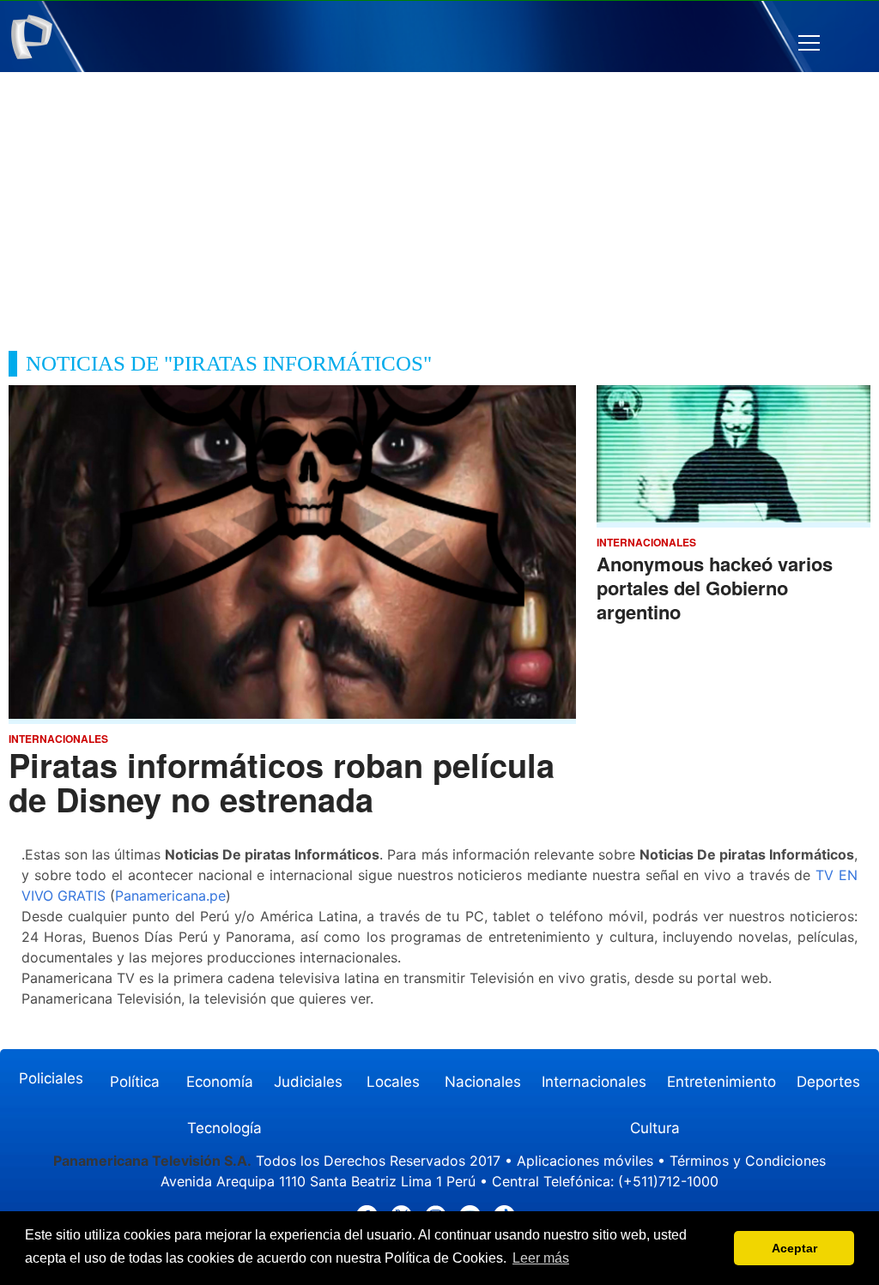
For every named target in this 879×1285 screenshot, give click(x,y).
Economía (219, 1081)
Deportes (828, 1081)
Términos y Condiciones (748, 1160)
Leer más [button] (540, 1258)
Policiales (51, 1078)
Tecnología (224, 1128)
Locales (393, 1081)
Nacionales (483, 1081)
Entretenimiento (721, 1081)
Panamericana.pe (170, 895)
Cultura (655, 1128)
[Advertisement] (439, 201)
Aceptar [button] (794, 1248)
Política (135, 1081)
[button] (809, 43)
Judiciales (308, 1081)
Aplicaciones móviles (585, 1160)
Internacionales (594, 1081)
